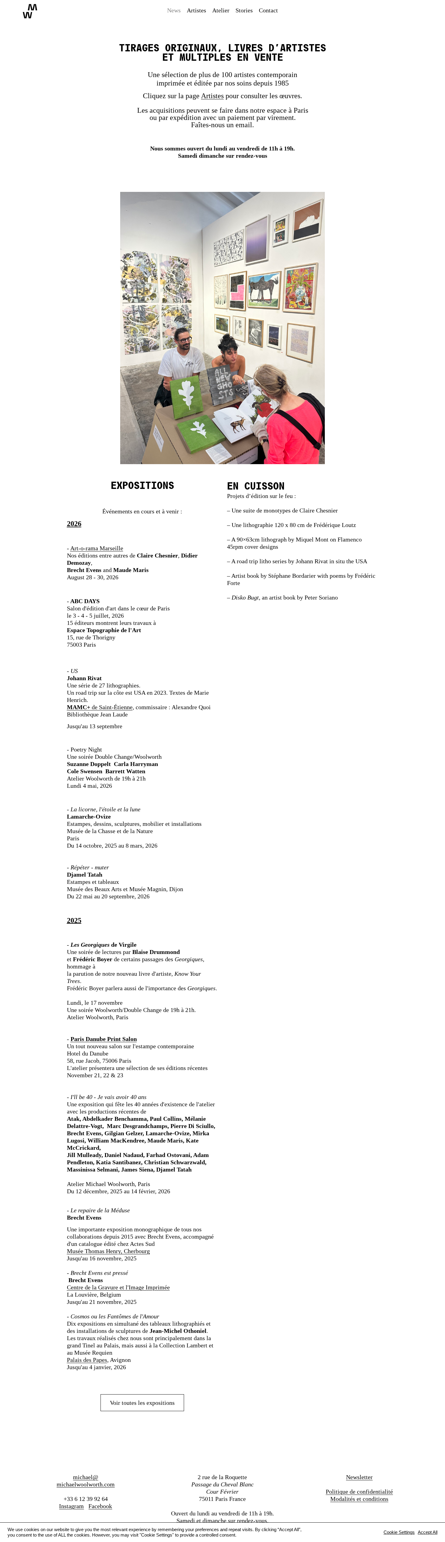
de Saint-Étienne (100, 707)
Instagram (71, 1506)
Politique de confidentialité (359, 1491)
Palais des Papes (87, 1359)
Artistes (212, 96)
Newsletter (359, 1477)
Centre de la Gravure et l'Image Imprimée (118, 1287)
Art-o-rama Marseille (96, 548)
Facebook (100, 1506)
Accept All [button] (427, 1532)
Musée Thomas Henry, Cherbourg (108, 1251)
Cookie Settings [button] (399, 1532)
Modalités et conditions (359, 1498)
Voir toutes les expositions (142, 1402)
